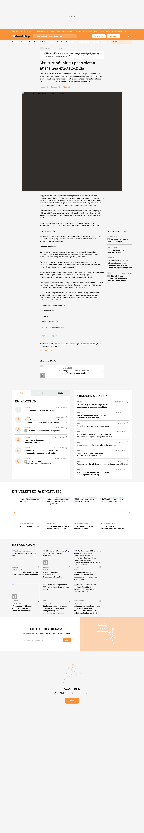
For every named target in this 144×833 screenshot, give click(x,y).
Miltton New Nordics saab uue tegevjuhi (44, 431)
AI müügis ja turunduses (29, 526)
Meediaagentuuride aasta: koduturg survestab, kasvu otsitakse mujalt (22, 608)
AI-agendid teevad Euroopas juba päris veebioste (96, 445)
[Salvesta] (66, 407)
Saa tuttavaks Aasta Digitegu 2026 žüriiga (41, 410)
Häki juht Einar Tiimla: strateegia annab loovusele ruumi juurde (117, 278)
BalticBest (60, 42)
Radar (102, 42)
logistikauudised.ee (104, 31)
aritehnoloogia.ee (79, 31)
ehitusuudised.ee (117, 31)
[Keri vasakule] (59, 371)
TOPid (30, 42)
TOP (44, 601)
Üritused (52, 42)
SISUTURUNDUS (49, 48)
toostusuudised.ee (91, 31)
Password (69, 42)
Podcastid (37, 42)
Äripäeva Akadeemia (27, 523)
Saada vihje (94, 42)
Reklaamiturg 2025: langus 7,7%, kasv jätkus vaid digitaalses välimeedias (53, 574)
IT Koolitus (51, 523)
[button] (41, 640)
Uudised (27, 407)
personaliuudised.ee (42, 31)
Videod (44, 42)
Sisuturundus (84, 42)
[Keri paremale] (102, 371)
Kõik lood (22, 42)
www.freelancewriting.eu (57, 305)
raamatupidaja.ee (67, 31)
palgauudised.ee (55, 31)
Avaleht (15, 42)
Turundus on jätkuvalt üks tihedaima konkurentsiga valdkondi (102, 464)
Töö (75, 42)
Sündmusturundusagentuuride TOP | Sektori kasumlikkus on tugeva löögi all (55, 608)
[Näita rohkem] (125, 31)
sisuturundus (44, 350)
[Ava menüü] (21, 31)
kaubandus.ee (30, 31)
